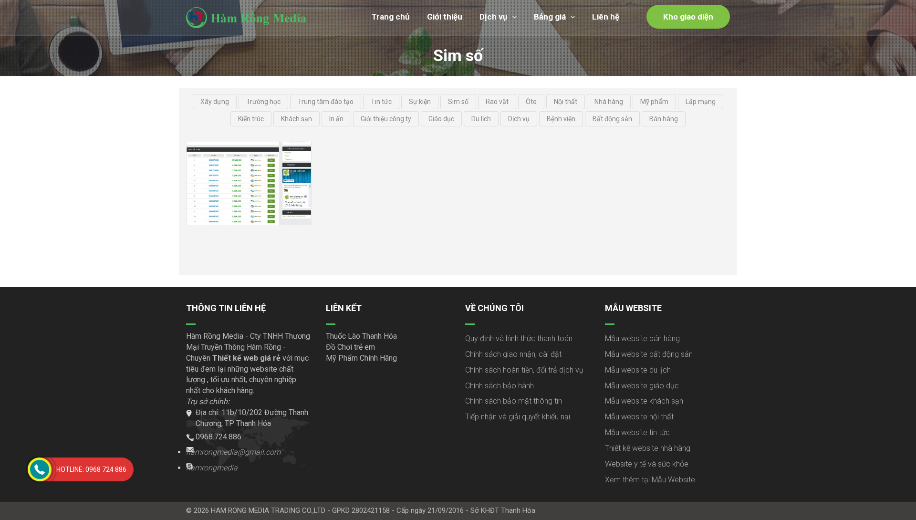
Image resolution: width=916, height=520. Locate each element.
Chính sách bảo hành (499, 385)
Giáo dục (441, 119)
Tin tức (381, 101)
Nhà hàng (608, 101)
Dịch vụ (493, 16)
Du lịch (481, 119)
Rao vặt (497, 101)
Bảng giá (550, 16)
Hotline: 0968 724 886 (91, 469)
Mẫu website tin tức (637, 432)
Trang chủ (391, 16)
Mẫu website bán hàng (642, 338)
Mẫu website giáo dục (642, 385)
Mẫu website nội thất (639, 416)
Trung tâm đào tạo (326, 101)
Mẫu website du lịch (638, 369)
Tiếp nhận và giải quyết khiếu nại (517, 416)
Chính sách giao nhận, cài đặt (513, 354)
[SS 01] (249, 183)
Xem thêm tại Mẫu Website (650, 479)
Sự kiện (420, 101)
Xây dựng (214, 101)
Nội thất (565, 101)
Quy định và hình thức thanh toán (518, 338)
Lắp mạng (701, 101)
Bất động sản (612, 119)
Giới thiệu (444, 16)
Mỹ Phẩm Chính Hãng (361, 358)
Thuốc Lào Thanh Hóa (361, 336)
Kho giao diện (688, 16)
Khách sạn (296, 119)
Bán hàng (663, 119)
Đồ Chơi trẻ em (350, 347)
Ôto (531, 101)
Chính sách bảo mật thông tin (513, 401)
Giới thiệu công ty (386, 119)
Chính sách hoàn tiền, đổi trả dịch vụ (524, 369)
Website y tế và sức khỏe (646, 463)
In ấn (336, 119)
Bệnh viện (561, 119)
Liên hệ (605, 16)
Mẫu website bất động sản (649, 354)
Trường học (263, 101)
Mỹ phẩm (654, 101)
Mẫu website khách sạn (644, 401)
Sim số (458, 101)
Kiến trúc (251, 119)
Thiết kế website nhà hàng (647, 448)
